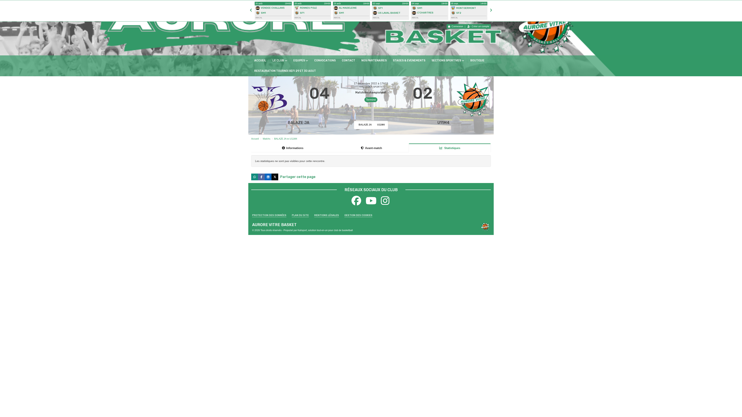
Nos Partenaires (374, 60)
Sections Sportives (446, 60)
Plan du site (300, 215)
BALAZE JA (298, 122)
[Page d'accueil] (485, 226)
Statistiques (451, 148)
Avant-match (373, 148)
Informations (294, 148)
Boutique (477, 60)
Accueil (260, 60)
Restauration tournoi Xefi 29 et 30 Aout (285, 71)
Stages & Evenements (409, 60)
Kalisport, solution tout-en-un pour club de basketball (325, 230)
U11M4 (443, 122)
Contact (348, 60)
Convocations (325, 60)
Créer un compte (480, 26)
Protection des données (269, 215)
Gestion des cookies (358, 215)
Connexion (457, 26)
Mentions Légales (326, 215)
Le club (278, 60)
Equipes (299, 60)
